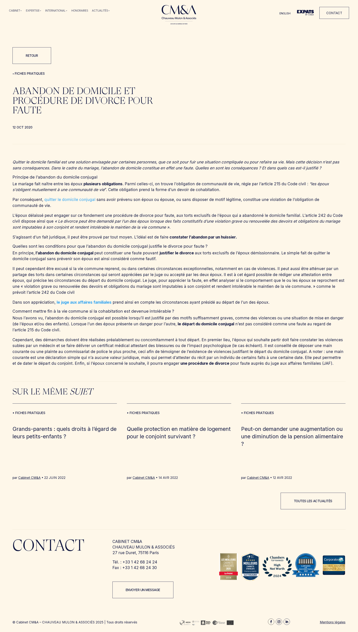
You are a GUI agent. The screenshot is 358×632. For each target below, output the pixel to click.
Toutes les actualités (313, 501)
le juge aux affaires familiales (84, 302)
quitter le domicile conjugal (69, 199)
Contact (334, 13)
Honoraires (79, 10)
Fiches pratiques (30, 73)
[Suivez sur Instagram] (279, 622)
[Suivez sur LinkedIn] (287, 622)
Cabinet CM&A (29, 478)
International (55, 10)
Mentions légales (333, 622)
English (285, 13)
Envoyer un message (143, 590)
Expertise (33, 10)
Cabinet (14, 10)
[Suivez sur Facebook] (271, 622)
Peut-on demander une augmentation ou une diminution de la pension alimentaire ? (292, 436)
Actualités (100, 10)
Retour (32, 56)
